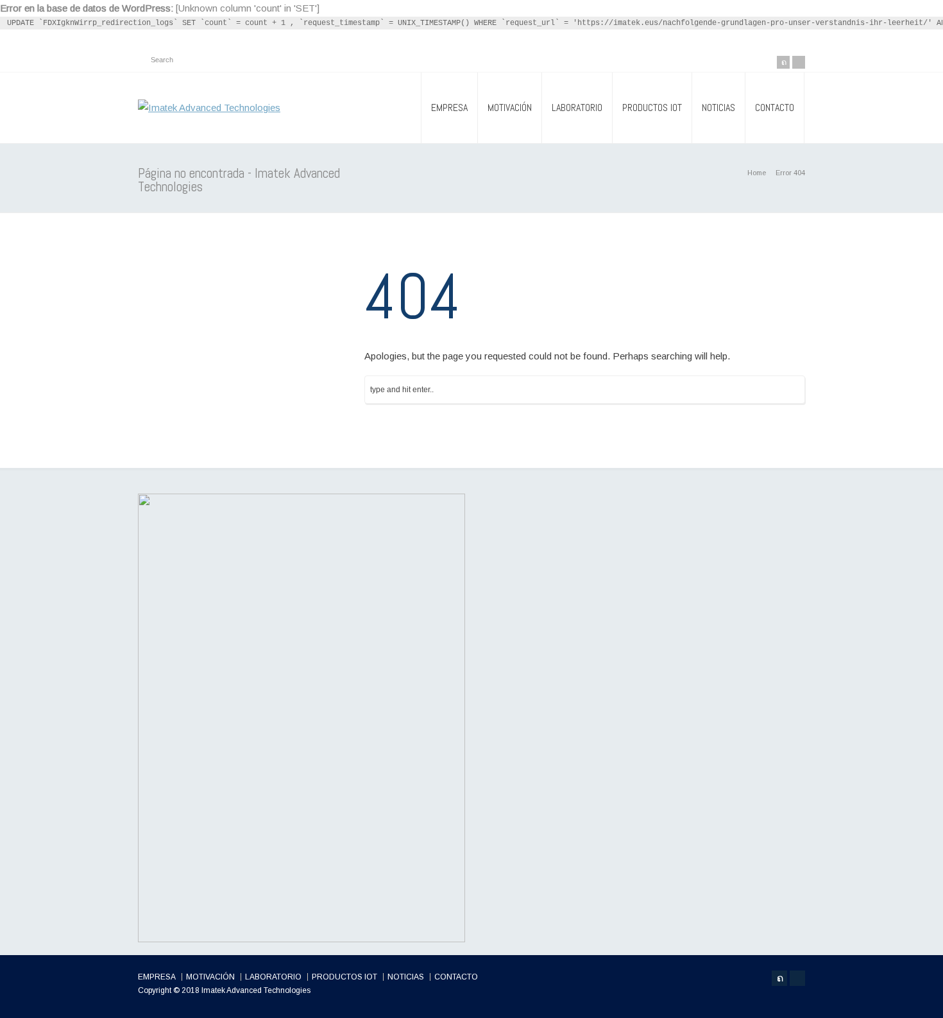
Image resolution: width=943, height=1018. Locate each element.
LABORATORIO (577, 107)
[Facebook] (798, 62)
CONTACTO (774, 107)
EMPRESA (449, 107)
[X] (783, 62)
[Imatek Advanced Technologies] (209, 108)
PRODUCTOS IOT (652, 107)
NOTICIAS (718, 107)
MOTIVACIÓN (510, 107)
